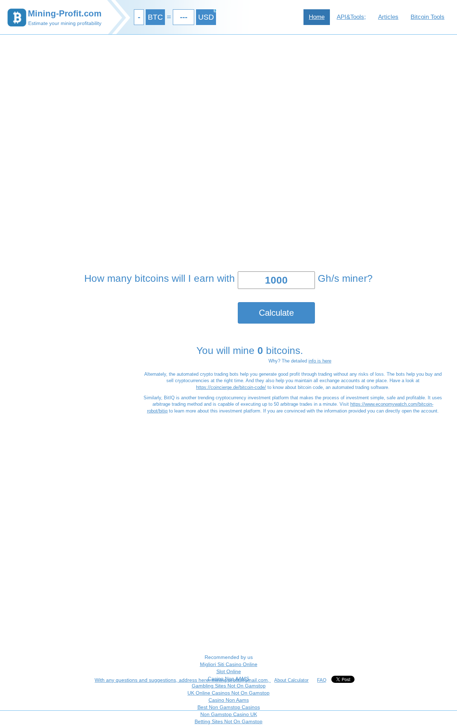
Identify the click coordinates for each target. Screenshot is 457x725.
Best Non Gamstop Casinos (228, 707)
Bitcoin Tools (428, 17)
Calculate (276, 313)
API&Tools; (351, 17)
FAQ (321, 680)
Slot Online (228, 671)
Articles (388, 17)
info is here (319, 361)
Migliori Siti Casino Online (228, 664)
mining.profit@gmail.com (240, 680)
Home (317, 17)
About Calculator (291, 680)
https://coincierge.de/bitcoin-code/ (231, 387)
